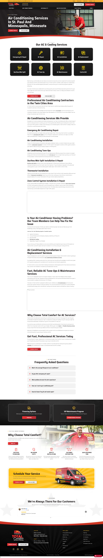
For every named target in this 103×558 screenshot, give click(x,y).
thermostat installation (36, 175)
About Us (85, 1)
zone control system (70, 183)
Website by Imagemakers (89, 555)
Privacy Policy (57, 555)
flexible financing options (69, 326)
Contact (90, 1)
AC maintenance (62, 283)
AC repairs (58, 110)
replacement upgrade (37, 145)
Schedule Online (34, 96)
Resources (79, 1)
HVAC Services (86, 541)
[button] (17, 512)
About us (13, 443)
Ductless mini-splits (31, 163)
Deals (74, 1)
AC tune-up (52, 155)
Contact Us (65, 545)
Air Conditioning (27, 8)
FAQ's (64, 547)
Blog (64, 543)
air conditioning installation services (53, 257)
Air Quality (44, 8)
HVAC (91, 8)
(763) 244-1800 (48, 96)
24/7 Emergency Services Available (41, 543)
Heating (11, 8)
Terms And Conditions (50, 555)
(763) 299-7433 (43, 536)
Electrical (78, 8)
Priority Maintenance (67, 533)
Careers (64, 541)
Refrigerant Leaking (34, 239)
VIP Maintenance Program (73, 417)
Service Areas (66, 535)
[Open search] (94, 1)
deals (60, 326)
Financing (29, 417)
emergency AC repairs (39, 134)
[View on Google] (20, 509)
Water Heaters (61, 8)
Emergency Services (87, 543)
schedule (29, 345)
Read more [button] (23, 514)
